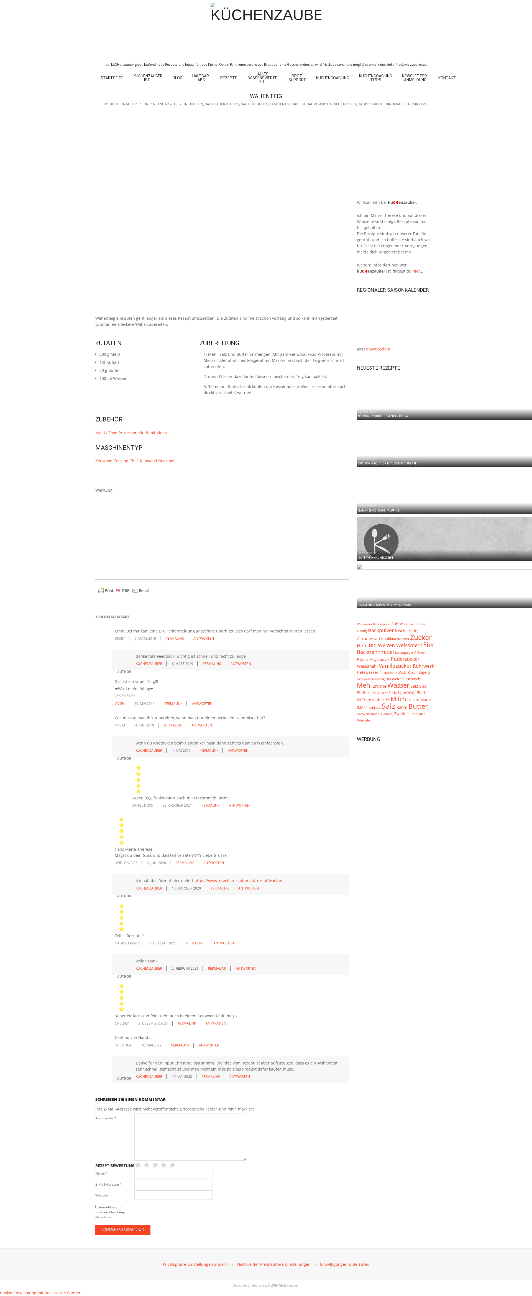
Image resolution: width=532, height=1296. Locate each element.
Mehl (364, 685)
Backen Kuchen (254, 104)
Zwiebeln (363, 720)
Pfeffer (423, 692)
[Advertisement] (222, 532)
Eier (428, 644)
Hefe (362, 645)
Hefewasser (367, 672)
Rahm (402, 707)
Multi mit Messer (154, 432)
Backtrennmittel (375, 652)
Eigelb (424, 672)
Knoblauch (417, 714)
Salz (388, 706)
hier (416, 271)
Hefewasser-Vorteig (371, 679)
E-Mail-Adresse (108, 1184)
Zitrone (379, 686)
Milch (398, 699)
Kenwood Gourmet (157, 460)
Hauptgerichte (371, 104)
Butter (418, 706)
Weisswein (364, 624)
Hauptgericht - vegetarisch (331, 104)
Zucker (421, 637)
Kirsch (413, 672)
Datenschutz (241, 1285)
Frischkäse (373, 707)
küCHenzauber (370, 699)
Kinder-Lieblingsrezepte (407, 104)
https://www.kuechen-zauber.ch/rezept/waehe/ (238, 880)
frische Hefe (406, 630)
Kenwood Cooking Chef (116, 460)
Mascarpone (381, 624)
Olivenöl (407, 692)
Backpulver (381, 630)
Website (101, 1195)
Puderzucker (405, 658)
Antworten (203, 638)
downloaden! (378, 349)
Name (101, 1173)
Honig (362, 631)
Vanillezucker (395, 665)
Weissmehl (367, 666)
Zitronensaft (368, 638)
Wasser (398, 685)
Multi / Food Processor (116, 432)
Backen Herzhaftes (222, 104)
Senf (384, 693)
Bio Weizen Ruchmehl (403, 678)
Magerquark (379, 659)
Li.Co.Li (401, 672)
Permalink (175, 638)
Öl (378, 693)
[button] (195, 1264)
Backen (196, 104)
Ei (387, 699)
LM (373, 692)
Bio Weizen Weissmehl (395, 645)
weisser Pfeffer (414, 624)
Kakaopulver (404, 652)
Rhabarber (387, 673)
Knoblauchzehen (395, 638)
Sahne (397, 623)
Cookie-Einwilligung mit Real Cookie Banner (40, 1292)
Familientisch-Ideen (287, 104)
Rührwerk (423, 666)
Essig (393, 692)
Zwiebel (401, 713)
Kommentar (105, 1118)
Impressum (259, 1285)
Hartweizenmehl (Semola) (375, 714)
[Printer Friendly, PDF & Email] (123, 589)
